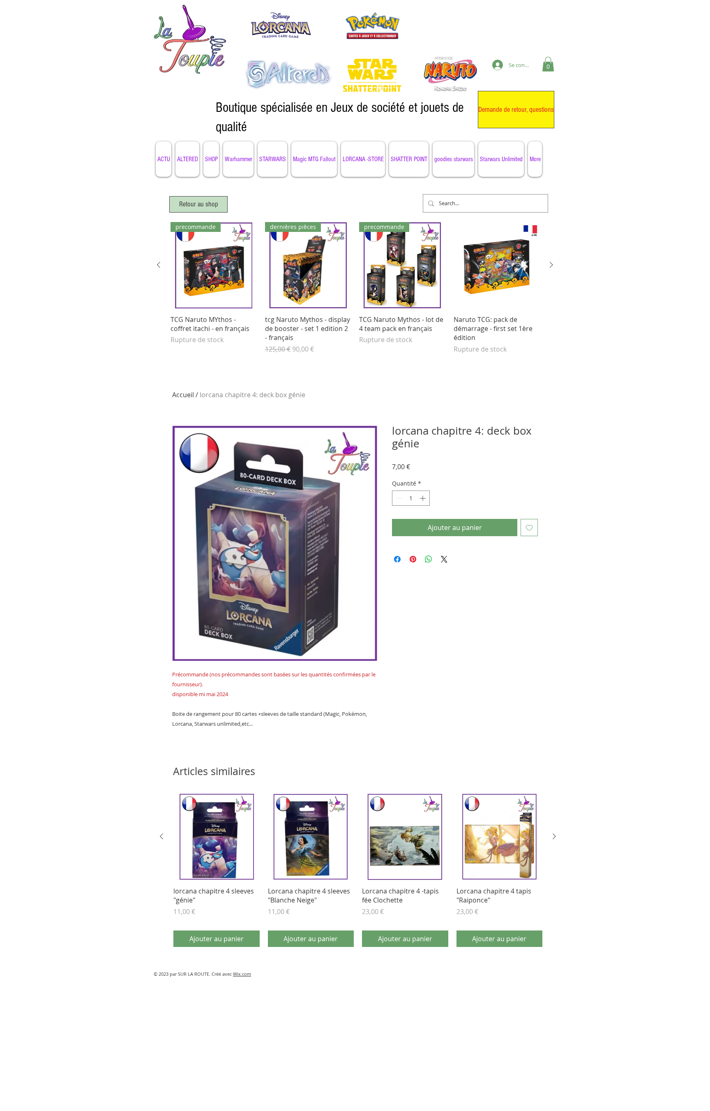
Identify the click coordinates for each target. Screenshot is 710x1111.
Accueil (183, 394)
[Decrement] (398, 498)
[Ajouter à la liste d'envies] (529, 527)
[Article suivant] (551, 265)
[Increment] (423, 498)
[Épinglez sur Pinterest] (413, 559)
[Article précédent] (159, 265)
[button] (548, 64)
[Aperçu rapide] (497, 265)
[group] (355, 292)
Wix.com (242, 974)
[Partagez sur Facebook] (397, 559)
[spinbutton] (410, 498)
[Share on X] (444, 559)
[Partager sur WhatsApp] (428, 559)
